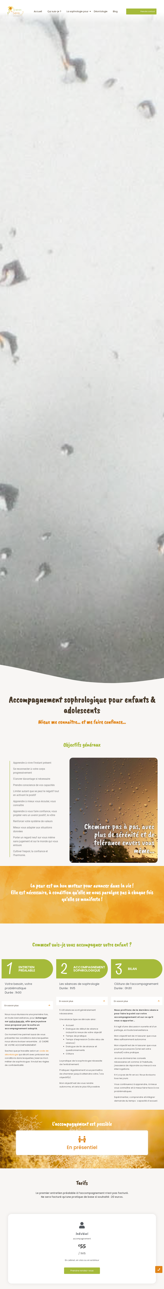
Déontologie (100, 11)
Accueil (38, 11)
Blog (115, 11)
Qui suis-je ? (54, 11)
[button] (27, 1005)
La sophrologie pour (77, 11)
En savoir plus (11, 1005)
